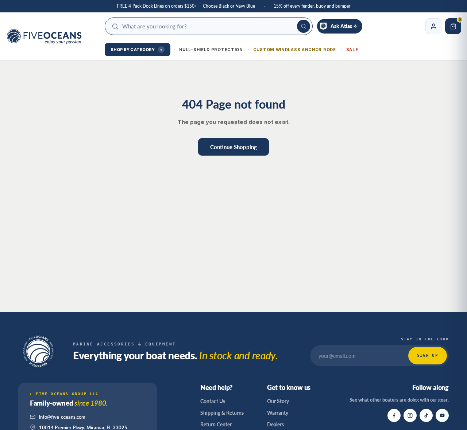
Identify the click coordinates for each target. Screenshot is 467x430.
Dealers (275, 424)
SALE (352, 49)
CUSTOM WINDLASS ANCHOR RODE (294, 49)
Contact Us (212, 401)
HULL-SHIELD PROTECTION (211, 49)
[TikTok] (426, 415)
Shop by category (137, 49)
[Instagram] (410, 415)
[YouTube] (442, 415)
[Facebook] (394, 415)
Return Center (216, 424)
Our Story (278, 401)
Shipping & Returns (222, 413)
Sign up (427, 355)
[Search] (303, 26)
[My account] (433, 26)
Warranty (277, 413)
